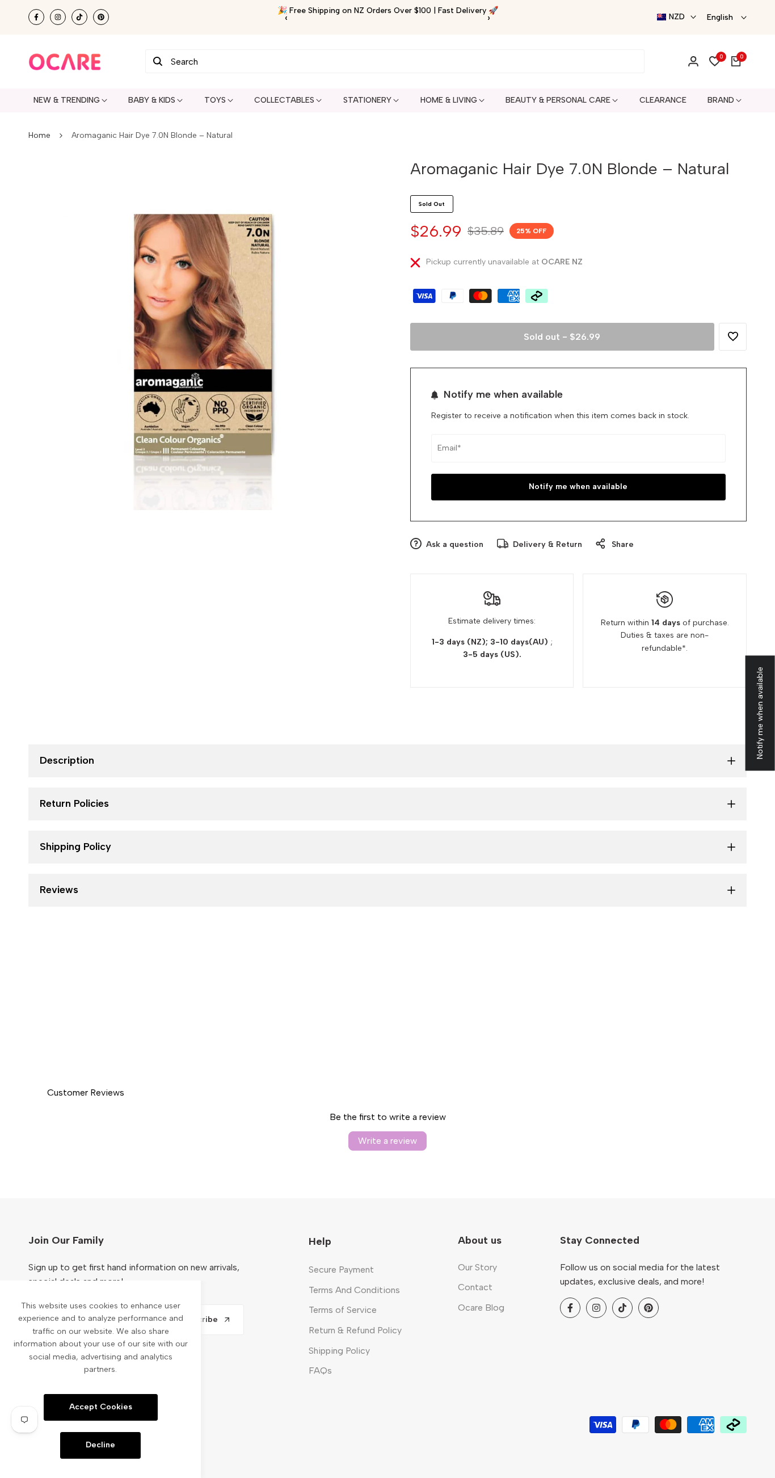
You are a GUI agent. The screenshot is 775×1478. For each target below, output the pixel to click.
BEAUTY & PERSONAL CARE (558, 100)
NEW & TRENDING (66, 100)
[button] (733, 337)
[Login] (693, 61)
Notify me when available (578, 486)
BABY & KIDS (151, 100)
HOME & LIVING (448, 100)
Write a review (387, 1140)
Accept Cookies (100, 1407)
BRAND (720, 100)
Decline (100, 1445)
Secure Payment (341, 1269)
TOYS (215, 100)
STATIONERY (367, 100)
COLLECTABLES (284, 100)
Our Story (477, 1267)
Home (39, 135)
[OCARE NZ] (65, 61)
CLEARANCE (662, 100)
